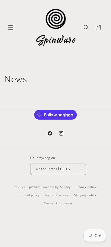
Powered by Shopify (56, 186)
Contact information (58, 203)
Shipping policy (85, 195)
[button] (11, 27)
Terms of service (57, 195)
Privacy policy (86, 187)
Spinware (34, 186)
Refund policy (30, 195)
